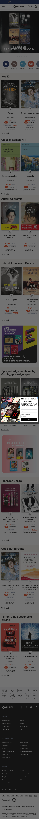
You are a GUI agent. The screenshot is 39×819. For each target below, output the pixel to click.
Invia (29, 419)
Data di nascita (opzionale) (25, 414)
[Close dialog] (37, 398)
